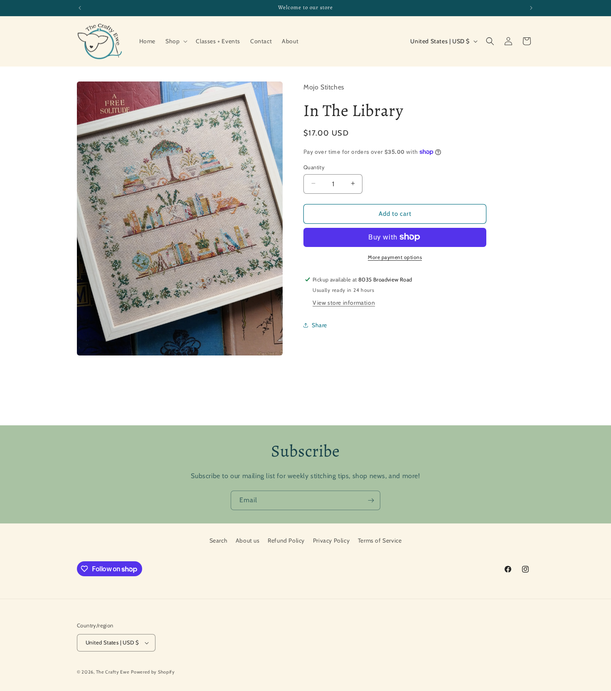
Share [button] (319, 324)
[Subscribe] (371, 500)
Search (218, 540)
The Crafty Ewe (113, 672)
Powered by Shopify (153, 672)
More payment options (395, 257)
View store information (344, 302)
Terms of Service (380, 540)
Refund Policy (286, 540)
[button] (175, 41)
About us (248, 540)
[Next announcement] (531, 8)
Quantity (314, 166)
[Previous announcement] (80, 8)
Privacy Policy (331, 540)
